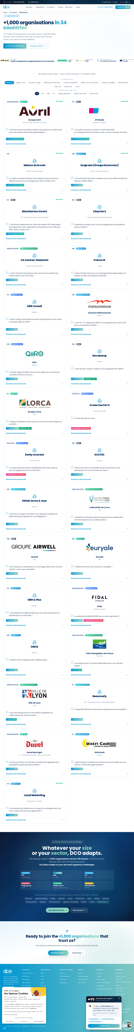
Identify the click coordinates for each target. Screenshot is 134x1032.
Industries (62, 973)
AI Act (42, 979)
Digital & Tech (20, 82)
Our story (99, 973)
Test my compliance (105, 7)
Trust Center (100, 986)
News (78, 7)
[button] (4, 1028)
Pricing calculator (83, 976)
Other (77, 86)
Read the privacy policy (10, 1014)
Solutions (29, 7)
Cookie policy (26, 1026)
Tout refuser (9, 1021)
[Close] (119, 998)
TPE (42, 93)
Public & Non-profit (80, 93)
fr (123, 2)
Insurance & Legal (34, 82)
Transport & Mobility (108, 82)
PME (48, 93)
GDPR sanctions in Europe (122, 982)
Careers (99, 976)
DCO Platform (26, 976)
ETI (54, 93)
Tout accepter (39, 1021)
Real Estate (68, 86)
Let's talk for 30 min (56, 910)
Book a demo (82, 982)
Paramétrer (24, 1021)
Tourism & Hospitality (70, 82)
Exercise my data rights (38, 1026)
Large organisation (64, 93)
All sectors (9, 82)
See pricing (76, 953)
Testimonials (63, 979)
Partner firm (94, 93)
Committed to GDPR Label (104, 989)
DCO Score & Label (27, 973)
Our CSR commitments (103, 982)
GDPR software (26, 982)
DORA (42, 982)
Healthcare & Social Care (52, 82)
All (37, 93)
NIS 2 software (26, 986)
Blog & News (119, 973)
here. (41, 1011)
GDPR (42, 973)
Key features (25, 979)
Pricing (60, 7)
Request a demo (123, 7)
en (126, 2)
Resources (68, 7)
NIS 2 (42, 976)
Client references (64, 976)
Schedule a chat (57, 953)
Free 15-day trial (83, 979)
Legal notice (7, 1026)
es (129, 2)
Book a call (105, 1026)
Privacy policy (16, 1026)
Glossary (118, 985)
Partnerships (63, 982)
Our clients (50, 7)
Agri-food (58, 86)
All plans (80, 973)
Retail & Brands (123, 82)
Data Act (43, 986)
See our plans (78, 910)
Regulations (40, 7)
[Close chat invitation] (127, 1025)
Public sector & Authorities (89, 82)
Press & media (101, 979)
